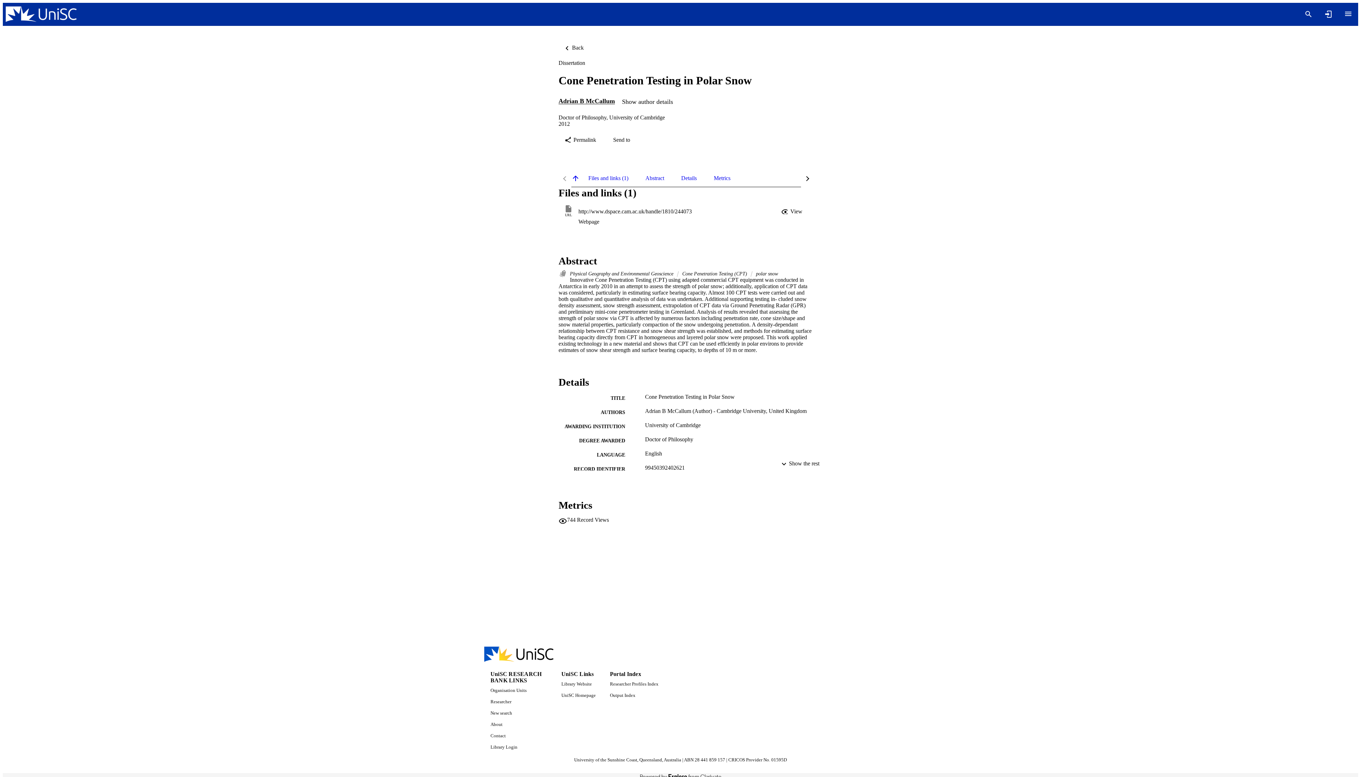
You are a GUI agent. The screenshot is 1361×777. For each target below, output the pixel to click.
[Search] (1308, 14)
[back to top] (575, 178)
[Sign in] (1328, 14)
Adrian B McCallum (587, 101)
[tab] (608, 178)
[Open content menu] (1348, 14)
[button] (792, 212)
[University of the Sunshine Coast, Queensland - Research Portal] (41, 14)
